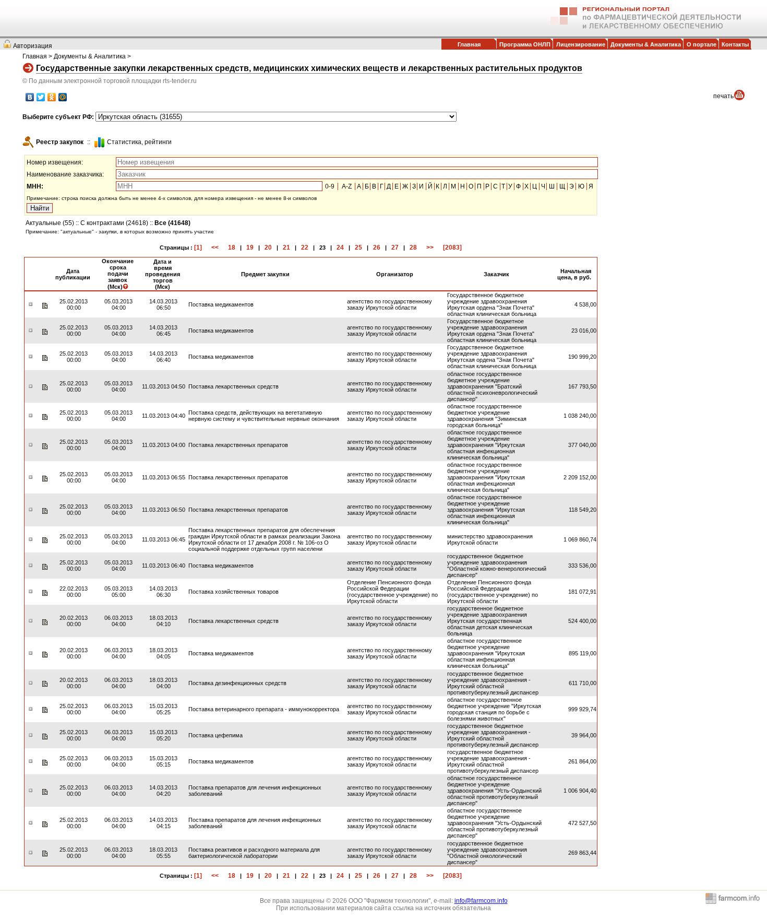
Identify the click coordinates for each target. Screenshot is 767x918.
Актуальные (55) (50, 223)
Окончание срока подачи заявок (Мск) (118, 274)
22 (304, 247)
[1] (198, 247)
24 (340, 247)
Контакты (735, 44)
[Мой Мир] (62, 97)
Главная (469, 44)
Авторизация (32, 46)
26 (376, 247)
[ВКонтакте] (30, 97)
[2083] (452, 247)
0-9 (329, 186)
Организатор (394, 274)
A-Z (347, 186)
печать (723, 96)
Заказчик (496, 274)
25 (358, 247)
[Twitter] (40, 97)
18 (231, 247)
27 (395, 247)
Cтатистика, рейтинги (139, 142)
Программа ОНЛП (524, 44)
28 (413, 247)
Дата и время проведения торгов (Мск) (162, 274)
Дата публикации (72, 274)
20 (268, 247)
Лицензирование (580, 44)
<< (215, 247)
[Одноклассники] (51, 97)
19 (250, 247)
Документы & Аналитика (645, 44)
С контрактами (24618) (114, 223)
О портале (701, 44)
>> (430, 247)
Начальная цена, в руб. (574, 274)
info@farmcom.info (481, 900)
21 (286, 247)
